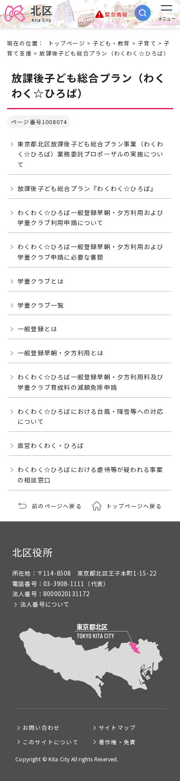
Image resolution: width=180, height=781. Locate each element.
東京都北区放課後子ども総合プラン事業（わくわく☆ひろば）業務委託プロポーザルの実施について (90, 154)
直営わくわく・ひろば (50, 445)
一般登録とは (37, 328)
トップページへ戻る (134, 506)
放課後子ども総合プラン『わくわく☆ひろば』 (87, 188)
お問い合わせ (41, 727)
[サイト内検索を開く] (143, 13)
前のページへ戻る (57, 506)
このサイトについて (51, 742)
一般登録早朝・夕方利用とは (60, 352)
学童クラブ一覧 (40, 305)
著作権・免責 (117, 742)
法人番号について (45, 604)
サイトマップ (117, 727)
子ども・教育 (111, 43)
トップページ (66, 43)
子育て (147, 43)
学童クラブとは (40, 281)
